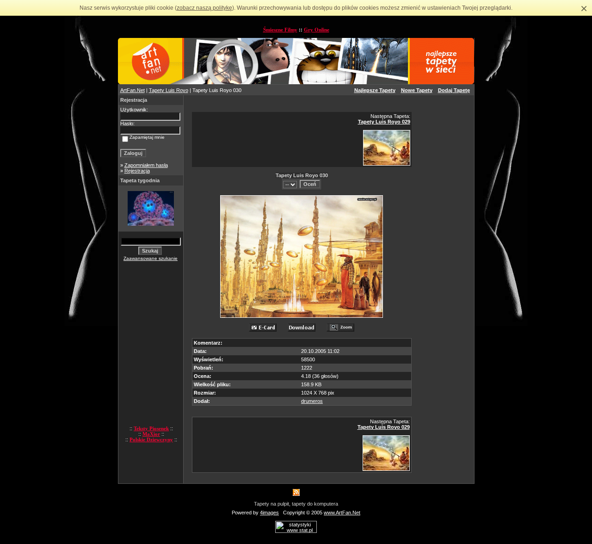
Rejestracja (137, 170)
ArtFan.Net (132, 90)
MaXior (151, 434)
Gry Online (316, 29)
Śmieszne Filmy (280, 29)
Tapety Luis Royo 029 (384, 121)
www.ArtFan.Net (342, 512)
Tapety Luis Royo (168, 90)
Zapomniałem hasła (146, 165)
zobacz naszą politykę (204, 8)
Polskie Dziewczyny (151, 439)
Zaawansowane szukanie (150, 258)
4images (269, 512)
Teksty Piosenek (151, 428)
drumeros (312, 401)
